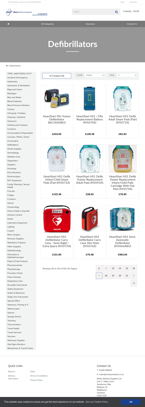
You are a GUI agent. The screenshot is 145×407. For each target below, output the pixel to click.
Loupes (10, 231)
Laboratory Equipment (17, 223)
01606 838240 (24, 2)
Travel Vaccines (14, 332)
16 (134, 268)
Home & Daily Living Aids (18, 211)
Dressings (11, 168)
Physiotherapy (13, 269)
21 (127, 275)
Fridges (10, 195)
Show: (112, 75)
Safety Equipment (15, 289)
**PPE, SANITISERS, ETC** (19, 73)
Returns (11, 371)
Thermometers (14, 324)
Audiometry (12, 81)
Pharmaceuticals (14, 265)
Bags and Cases (14, 89)
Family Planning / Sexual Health (18, 185)
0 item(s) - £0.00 (131, 11)
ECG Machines (14, 172)
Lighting (10, 227)
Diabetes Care (13, 157)
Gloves (10, 203)
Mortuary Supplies (15, 238)
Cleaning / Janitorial (16, 117)
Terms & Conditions (39, 376)
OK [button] (131, 402)
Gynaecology (13, 207)
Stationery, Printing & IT (17, 305)
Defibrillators (15, 66)
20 (120, 275)
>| (134, 283)
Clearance (90, 24)
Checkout (133, 2)
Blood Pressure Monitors (18, 105)
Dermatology (13, 153)
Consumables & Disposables (20, 133)
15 (127, 268)
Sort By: (80, 75)
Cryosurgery (12, 141)
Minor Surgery (13, 235)
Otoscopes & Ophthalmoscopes (15, 255)
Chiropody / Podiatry (16, 113)
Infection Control (14, 215)
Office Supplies (14, 246)
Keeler (10, 219)
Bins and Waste (14, 97)
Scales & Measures (16, 293)
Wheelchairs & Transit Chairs (20, 348)
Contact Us (132, 24)
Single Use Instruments (17, 297)
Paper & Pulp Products (17, 261)
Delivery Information (13, 377)
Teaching (11, 320)
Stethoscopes (13, 309)
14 (120, 268)
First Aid (11, 191)
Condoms (11, 129)
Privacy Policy (36, 380)
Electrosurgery (13, 176)
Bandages (11, 93)
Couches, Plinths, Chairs (18, 137)
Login (122, 2)
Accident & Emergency (17, 77)
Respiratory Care (15, 281)
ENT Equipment (14, 180)
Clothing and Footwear (17, 125)
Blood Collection (14, 101)
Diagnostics (12, 160)
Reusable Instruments (17, 285)
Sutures (10, 313)
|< (99, 268)
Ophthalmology (14, 250)
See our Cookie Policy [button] (97, 402)
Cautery (10, 109)
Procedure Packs (15, 273)
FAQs (32, 371)
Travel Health (13, 328)
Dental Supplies (14, 149)
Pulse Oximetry (14, 277)
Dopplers (11, 164)
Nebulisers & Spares (16, 242)
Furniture (11, 199)
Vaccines (11, 336)
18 (106, 275)
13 (113, 268)
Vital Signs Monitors (16, 344)
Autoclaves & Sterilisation (18, 85)
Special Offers (13, 301)
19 (113, 275)
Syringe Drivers (14, 316)
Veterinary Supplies (16, 340)
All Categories (47, 24)
